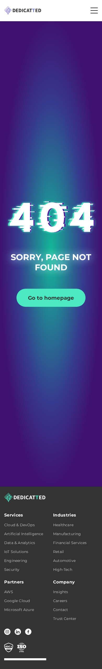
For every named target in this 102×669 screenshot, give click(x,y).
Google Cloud (17, 600)
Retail (58, 551)
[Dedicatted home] (22, 10)
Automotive (64, 560)
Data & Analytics (19, 542)
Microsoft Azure (19, 609)
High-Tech (62, 569)
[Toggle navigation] (94, 10)
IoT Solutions (16, 551)
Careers (60, 600)
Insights (60, 591)
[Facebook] (28, 632)
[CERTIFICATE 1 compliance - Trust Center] (8, 647)
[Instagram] (7, 632)
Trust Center (64, 618)
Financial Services (70, 542)
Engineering (15, 560)
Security (12, 569)
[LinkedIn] (18, 632)
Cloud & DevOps (19, 525)
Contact (60, 609)
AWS (8, 591)
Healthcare (63, 525)
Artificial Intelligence (23, 533)
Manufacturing (67, 533)
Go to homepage (51, 298)
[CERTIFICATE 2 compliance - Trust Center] (21, 647)
